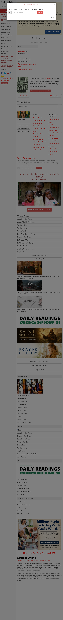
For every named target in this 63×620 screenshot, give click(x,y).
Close (52, 17)
